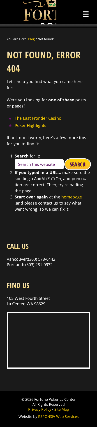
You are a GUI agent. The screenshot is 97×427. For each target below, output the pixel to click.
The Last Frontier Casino (38, 118)
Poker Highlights (30, 125)
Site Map (61, 409)
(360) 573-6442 (41, 259)
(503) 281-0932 (39, 264)
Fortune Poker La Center (28, 12)
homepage (71, 197)
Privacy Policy (39, 409)
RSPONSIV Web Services (58, 416)
